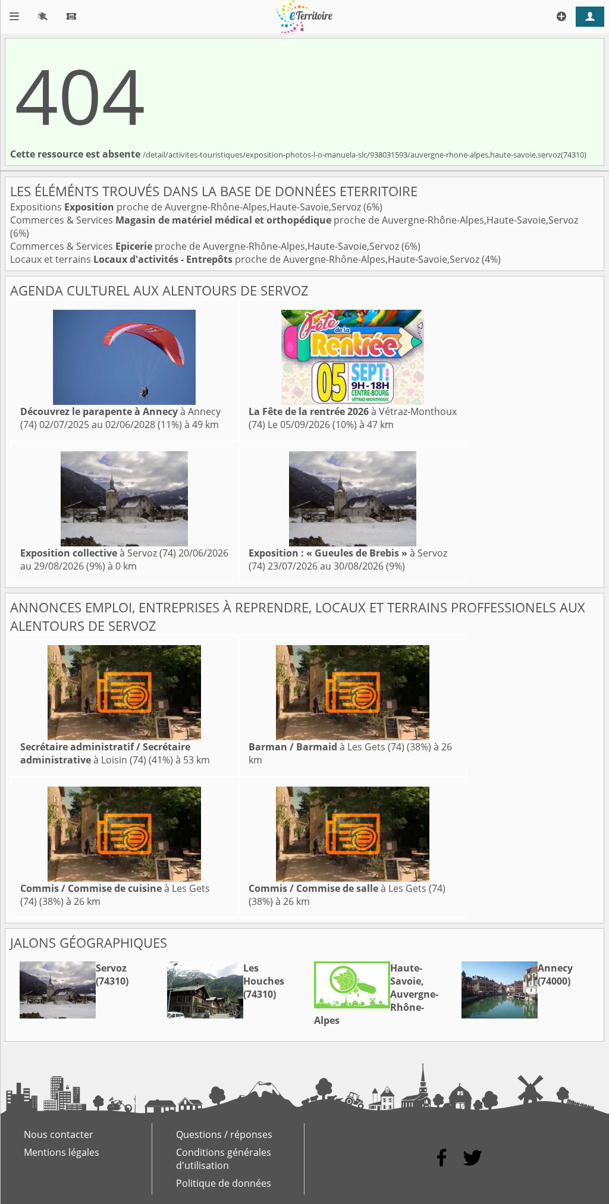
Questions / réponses (224, 1134)
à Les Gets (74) (326, 746)
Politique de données (223, 1183)
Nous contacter (58, 1134)
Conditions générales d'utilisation (223, 1159)
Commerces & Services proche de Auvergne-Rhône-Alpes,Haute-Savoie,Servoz (294, 220)
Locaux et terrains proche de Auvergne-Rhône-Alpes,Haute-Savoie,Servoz (246, 259)
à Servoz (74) (98, 552)
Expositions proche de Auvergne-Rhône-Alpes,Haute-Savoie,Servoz (186, 206)
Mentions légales (61, 1152)
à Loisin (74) (105, 753)
